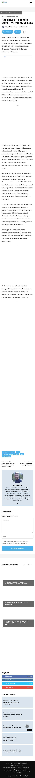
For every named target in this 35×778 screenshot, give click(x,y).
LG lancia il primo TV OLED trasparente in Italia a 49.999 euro (16, 583)
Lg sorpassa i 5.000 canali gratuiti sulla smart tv (16, 603)
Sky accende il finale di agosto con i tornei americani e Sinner (12, 714)
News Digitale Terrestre (12, 12)
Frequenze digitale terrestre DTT (19, 763)
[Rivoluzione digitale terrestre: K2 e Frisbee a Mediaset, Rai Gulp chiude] (17, 617)
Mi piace (29, 676)
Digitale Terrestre (8, 452)
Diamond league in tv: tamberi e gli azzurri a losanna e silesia (10, 738)
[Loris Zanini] (3, 27)
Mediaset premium (8, 454)
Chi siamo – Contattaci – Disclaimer (13, 771)
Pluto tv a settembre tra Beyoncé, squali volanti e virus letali (11, 702)
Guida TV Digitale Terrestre (17, 765)
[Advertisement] (17, 123)
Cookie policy (17, 772)
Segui (30, 680)
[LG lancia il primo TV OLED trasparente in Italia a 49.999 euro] (17, 576)
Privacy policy (26, 771)
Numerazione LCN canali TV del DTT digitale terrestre (16, 767)
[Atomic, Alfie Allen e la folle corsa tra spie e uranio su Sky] (27, 750)
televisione (6, 456)
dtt (18, 452)
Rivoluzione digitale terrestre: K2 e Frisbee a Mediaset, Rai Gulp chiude (16, 622)
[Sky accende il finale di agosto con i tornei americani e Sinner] (27, 714)
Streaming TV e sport (11, 769)
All (24, 564)
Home (3, 12)
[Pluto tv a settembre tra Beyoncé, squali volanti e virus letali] (27, 702)
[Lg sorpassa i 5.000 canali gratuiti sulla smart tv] (17, 597)
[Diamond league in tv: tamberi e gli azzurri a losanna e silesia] (27, 738)
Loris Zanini (13, 26)
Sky (22, 454)
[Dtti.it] (12, 3)
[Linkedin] (17, 503)
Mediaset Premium (23, 769)
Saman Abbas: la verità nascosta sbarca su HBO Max (12, 726)
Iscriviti (29, 687)
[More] (24, 32)
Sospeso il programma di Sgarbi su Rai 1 (26, 464)
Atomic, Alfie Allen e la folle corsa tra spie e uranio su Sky (12, 751)
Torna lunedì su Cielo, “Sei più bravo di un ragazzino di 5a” (9, 465)
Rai (17, 454)
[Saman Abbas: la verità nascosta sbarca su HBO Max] (27, 726)
